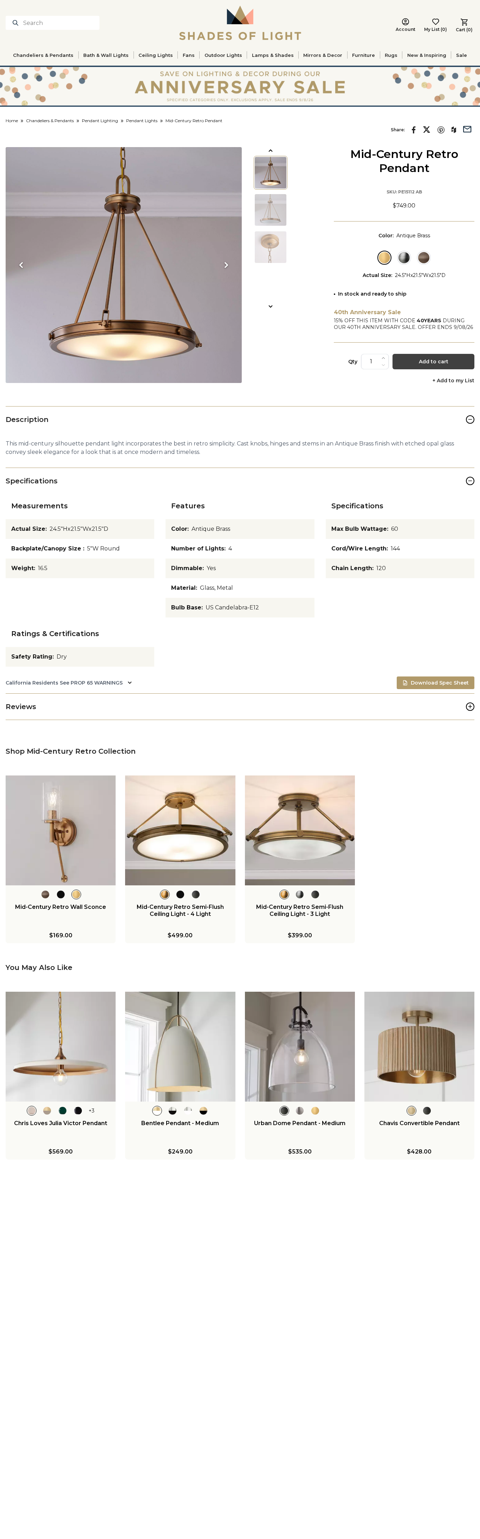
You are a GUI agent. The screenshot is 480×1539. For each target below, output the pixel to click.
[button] (124, 265)
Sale (461, 55)
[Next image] (226, 265)
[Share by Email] (467, 128)
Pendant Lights (141, 120)
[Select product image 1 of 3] (270, 173)
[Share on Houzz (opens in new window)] (454, 129)
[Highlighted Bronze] (424, 258)
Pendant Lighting (100, 120)
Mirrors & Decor (322, 55)
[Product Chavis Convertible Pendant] (419, 1047)
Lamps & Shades (273, 55)
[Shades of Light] (240, 23)
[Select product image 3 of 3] (270, 247)
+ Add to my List (453, 381)
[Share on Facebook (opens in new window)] (414, 129)
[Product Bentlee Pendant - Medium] (180, 1047)
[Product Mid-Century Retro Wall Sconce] (61, 830)
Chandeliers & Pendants (43, 55)
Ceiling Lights (155, 55)
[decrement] (383, 365)
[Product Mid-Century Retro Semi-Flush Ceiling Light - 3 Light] (300, 830)
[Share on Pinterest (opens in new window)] (441, 129)
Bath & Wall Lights (106, 55)
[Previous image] (21, 265)
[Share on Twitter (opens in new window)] (426, 129)
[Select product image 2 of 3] (270, 210)
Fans (189, 55)
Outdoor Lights (223, 55)
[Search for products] (17, 23)
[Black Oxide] (404, 258)
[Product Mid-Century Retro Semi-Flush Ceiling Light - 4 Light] (180, 830)
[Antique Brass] (384, 258)
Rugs (391, 55)
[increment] (383, 358)
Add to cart (433, 361)
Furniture (363, 55)
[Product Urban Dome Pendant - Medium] (300, 1047)
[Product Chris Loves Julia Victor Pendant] (61, 1047)
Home (12, 120)
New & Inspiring (426, 55)
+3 (92, 1111)
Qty (352, 361)
